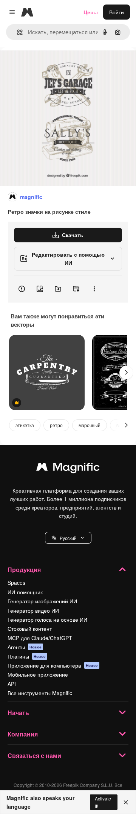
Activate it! (103, 802)
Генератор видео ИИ (33, 610)
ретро (56, 425)
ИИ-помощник (25, 592)
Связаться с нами (34, 755)
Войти (116, 12)
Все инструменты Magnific (40, 693)
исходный (50, 64)
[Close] (126, 802)
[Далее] (126, 372)
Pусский (68, 538)
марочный (89, 425)
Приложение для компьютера (53, 665)
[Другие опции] (94, 289)
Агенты (25, 647)
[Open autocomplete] (16, 32)
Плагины (27, 656)
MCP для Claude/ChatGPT (40, 638)
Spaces (16, 582)
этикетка (24, 425)
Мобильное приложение (38, 674)
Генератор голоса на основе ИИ (47, 619)
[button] (68, 538)
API (12, 684)
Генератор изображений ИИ (42, 601)
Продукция (24, 569)
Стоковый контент (30, 628)
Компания (23, 734)
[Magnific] (68, 468)
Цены (90, 12)
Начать (18, 712)
